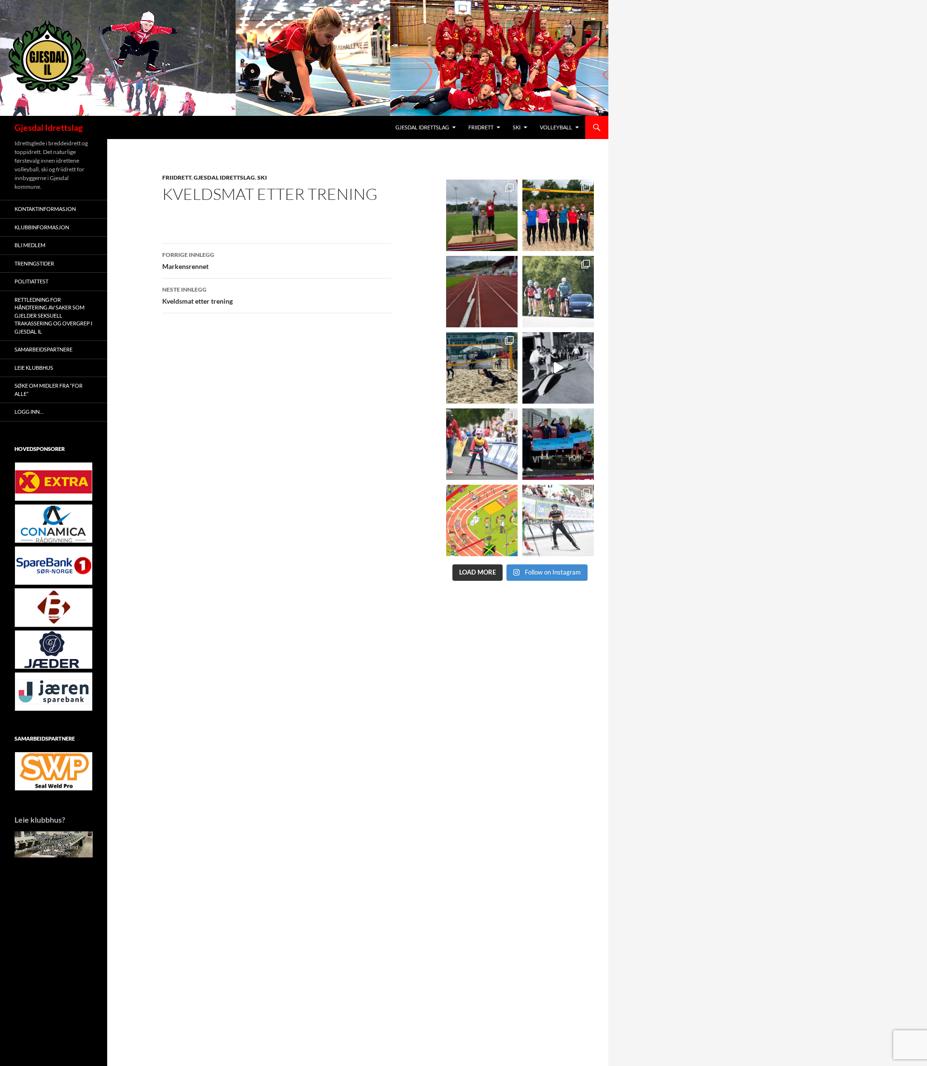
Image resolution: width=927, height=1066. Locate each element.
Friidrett (480, 127)
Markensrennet (188, 260)
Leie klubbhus (33, 368)
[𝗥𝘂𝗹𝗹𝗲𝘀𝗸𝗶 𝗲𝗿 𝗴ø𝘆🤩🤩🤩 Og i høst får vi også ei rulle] (558, 368)
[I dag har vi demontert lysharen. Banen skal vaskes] (482, 291)
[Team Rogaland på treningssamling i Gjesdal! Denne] (558, 215)
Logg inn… (28, 411)
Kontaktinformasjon (45, 209)
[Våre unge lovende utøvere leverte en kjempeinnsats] (558, 520)
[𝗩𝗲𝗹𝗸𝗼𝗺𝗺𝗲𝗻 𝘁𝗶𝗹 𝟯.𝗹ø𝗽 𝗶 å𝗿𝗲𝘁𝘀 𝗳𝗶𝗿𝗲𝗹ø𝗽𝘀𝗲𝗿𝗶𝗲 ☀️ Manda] (482, 215)
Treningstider (34, 263)
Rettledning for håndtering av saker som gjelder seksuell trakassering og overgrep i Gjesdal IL (53, 315)
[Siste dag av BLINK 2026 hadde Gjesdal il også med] (558, 444)
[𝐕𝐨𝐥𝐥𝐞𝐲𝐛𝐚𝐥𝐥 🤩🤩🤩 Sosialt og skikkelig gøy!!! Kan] (482, 368)
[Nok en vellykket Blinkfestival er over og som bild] (482, 444)
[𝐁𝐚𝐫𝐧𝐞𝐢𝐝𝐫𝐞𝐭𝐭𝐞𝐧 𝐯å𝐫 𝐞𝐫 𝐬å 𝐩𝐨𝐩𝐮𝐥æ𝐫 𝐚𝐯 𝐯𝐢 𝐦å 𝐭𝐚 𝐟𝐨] (482, 520)
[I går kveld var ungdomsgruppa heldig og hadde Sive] (558, 291)
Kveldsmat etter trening (197, 295)
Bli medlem (29, 245)
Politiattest (31, 281)
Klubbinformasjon (41, 227)
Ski (516, 127)
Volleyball (556, 127)
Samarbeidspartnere (43, 349)
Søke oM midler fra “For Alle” (48, 389)
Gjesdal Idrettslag (48, 127)
